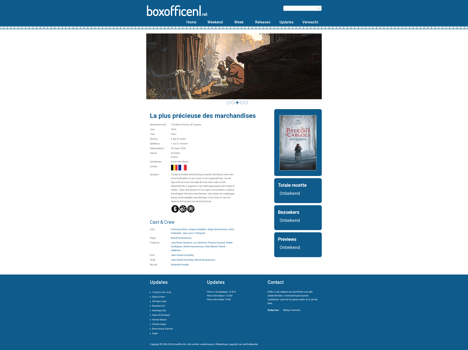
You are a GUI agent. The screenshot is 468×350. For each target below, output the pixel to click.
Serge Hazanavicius (217, 229)
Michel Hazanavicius (181, 238)
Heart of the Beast (161, 315)
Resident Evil (158, 306)
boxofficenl (176, 10)
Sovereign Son (159, 310)
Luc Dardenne (200, 242)
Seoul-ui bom (158, 297)
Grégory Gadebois (198, 229)
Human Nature (159, 319)
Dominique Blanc (179, 229)
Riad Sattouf (211, 246)
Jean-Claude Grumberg (182, 255)
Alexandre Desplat (180, 264)
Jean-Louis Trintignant (193, 233)
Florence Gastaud (216, 242)
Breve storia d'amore (162, 329)
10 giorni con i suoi (161, 292)
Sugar (155, 333)
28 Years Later (159, 301)
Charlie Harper (159, 324)
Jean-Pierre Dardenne (181, 242)
